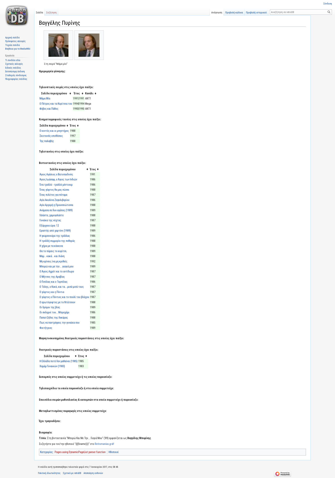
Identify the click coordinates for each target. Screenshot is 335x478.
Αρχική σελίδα (12, 37)
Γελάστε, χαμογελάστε (52, 215)
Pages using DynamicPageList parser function (80, 452)
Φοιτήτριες (46, 327)
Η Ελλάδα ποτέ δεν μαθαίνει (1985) (59, 361)
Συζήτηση (51, 12)
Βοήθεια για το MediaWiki (17, 48)
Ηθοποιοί (114, 452)
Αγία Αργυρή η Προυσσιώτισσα (56, 205)
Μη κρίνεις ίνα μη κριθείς (53, 261)
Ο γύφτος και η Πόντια (52, 292)
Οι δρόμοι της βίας (50, 307)
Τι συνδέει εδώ (12, 60)
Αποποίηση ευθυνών (93, 473)
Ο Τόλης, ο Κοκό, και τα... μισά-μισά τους (62, 286)
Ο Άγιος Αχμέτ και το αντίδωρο (57, 271)
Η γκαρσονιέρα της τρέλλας (55, 235)
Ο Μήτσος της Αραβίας (52, 276)
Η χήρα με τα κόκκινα (51, 245)
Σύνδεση (327, 3)
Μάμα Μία (45, 98)
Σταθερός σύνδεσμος (16, 75)
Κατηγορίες (46, 452)
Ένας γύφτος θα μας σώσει (54, 189)
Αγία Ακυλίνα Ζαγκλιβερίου (54, 200)
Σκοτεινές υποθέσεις (51, 135)
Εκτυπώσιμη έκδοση (15, 71)
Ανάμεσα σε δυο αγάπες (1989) (56, 210)
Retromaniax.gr (103, 443)
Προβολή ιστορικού (256, 12)
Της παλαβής (47, 141)
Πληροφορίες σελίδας (16, 79)
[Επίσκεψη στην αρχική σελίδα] (17, 15)
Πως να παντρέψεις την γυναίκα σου (59, 322)
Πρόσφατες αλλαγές (15, 41)
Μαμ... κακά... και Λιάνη (52, 256)
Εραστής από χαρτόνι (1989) (55, 230)
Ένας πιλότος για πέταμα (53, 194)
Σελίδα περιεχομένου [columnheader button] (54, 93)
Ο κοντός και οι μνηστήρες (54, 130)
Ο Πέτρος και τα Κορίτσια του (56, 103)
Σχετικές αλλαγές (14, 64)
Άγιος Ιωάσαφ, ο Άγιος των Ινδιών (58, 179)
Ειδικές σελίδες (13, 67)
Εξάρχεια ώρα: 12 (49, 225)
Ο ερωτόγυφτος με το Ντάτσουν (57, 302)
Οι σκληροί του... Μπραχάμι (54, 312)
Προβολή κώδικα (234, 12)
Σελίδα (39, 12)
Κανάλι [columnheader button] (89, 93)
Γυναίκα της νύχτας (50, 220)
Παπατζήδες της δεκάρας (54, 317)
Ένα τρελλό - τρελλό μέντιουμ (56, 184)
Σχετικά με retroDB (72, 473)
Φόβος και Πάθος (49, 108)
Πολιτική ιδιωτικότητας (49, 473)
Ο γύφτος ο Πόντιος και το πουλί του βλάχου (64, 297)
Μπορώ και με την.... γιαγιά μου (56, 266)
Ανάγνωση (216, 12)
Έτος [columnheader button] (77, 93)
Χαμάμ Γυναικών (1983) (52, 366)
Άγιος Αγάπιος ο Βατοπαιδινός (56, 174)
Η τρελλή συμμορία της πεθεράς (57, 240)
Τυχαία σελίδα (12, 45)
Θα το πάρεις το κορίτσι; (53, 251)
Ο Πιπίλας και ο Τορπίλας (53, 281)
